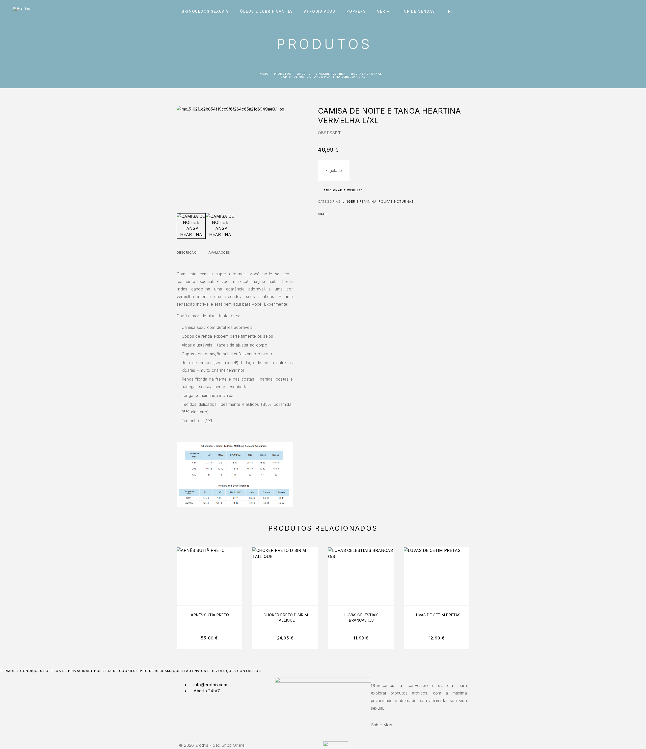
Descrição (187, 252)
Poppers (356, 11)
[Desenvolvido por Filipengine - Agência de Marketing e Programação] (335, 744)
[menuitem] (452, 11)
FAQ (188, 671)
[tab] (187, 255)
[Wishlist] (620, 11)
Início (263, 73)
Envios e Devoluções (214, 671)
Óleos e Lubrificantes (266, 11)
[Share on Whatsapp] (354, 214)
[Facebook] (319, 738)
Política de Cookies (115, 671)
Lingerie (303, 73)
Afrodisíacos (319, 11)
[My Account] (608, 11)
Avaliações (219, 252)
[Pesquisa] (597, 11)
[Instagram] (323, 738)
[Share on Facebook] (334, 214)
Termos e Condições (21, 671)
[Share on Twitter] (340, 214)
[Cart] (631, 11)
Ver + (383, 11)
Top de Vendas (418, 11)
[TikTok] (326, 738)
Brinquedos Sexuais (205, 11)
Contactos (249, 671)
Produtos (282, 73)
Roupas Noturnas (366, 73)
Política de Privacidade (68, 671)
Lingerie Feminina (331, 73)
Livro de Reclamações (160, 671)
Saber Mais (381, 724)
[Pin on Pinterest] (347, 214)
